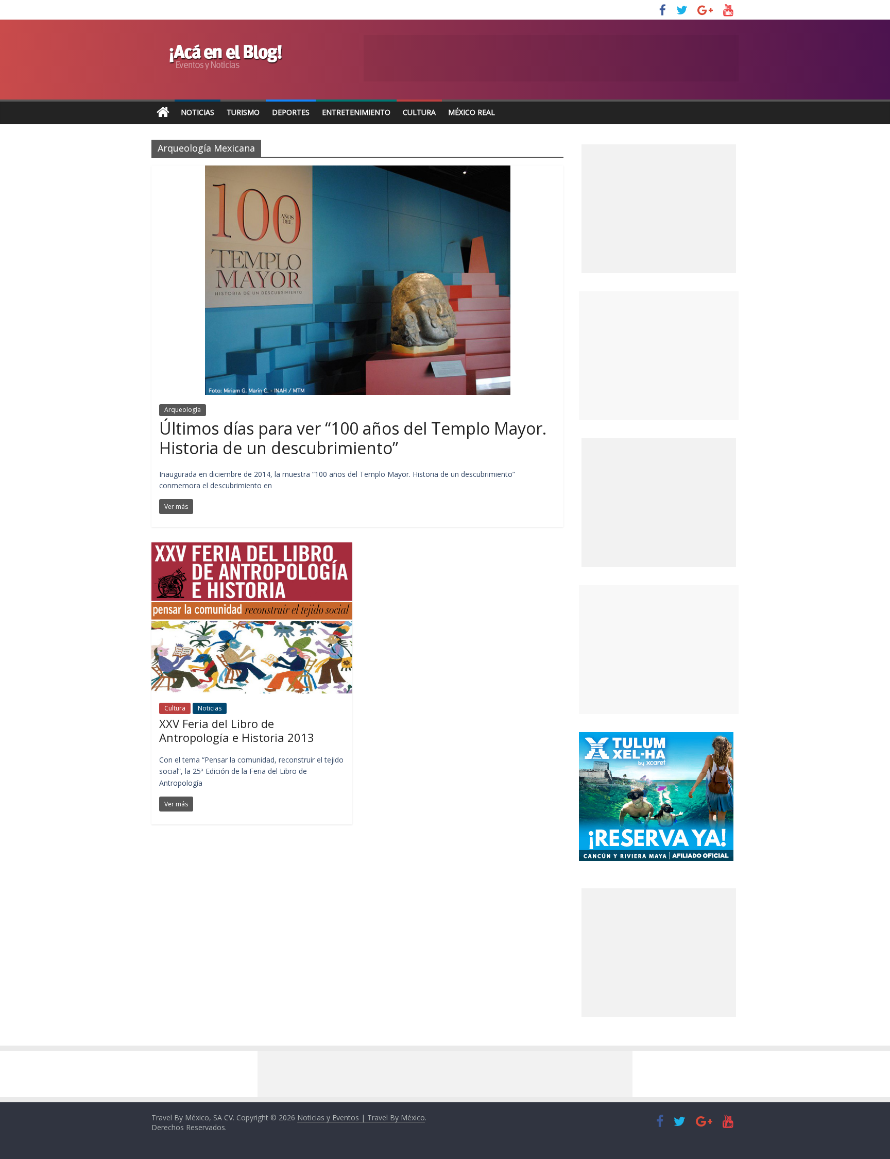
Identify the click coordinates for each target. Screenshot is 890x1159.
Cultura (419, 112)
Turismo (243, 112)
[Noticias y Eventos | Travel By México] (163, 113)
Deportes (291, 112)
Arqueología (182, 409)
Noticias (197, 112)
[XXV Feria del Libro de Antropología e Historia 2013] (251, 548)
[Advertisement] (659, 355)
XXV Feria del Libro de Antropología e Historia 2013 (236, 730)
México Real (471, 112)
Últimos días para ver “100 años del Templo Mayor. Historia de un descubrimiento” (352, 438)
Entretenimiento (356, 112)
